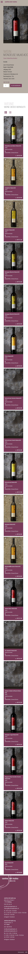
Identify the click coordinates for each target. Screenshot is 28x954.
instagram (6, 917)
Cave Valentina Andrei (10, 58)
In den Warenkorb (15, 85)
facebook (12, 917)
